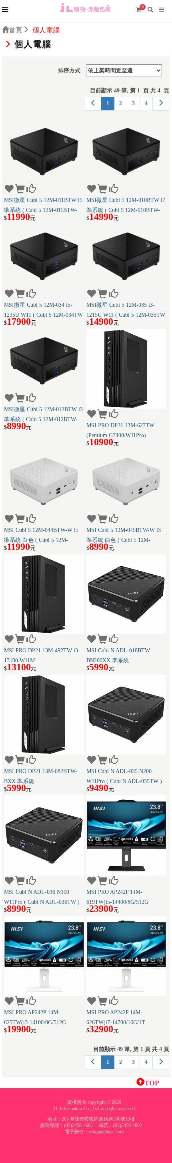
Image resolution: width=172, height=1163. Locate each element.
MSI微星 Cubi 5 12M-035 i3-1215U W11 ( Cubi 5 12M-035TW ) (125, 310)
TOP (151, 1083)
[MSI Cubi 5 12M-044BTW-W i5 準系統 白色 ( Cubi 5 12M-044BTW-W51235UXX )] (44, 482)
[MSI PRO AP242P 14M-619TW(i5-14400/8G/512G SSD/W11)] (126, 835)
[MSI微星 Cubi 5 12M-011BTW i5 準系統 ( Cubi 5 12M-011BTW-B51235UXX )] (44, 152)
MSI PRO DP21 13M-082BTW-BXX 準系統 (40, 776)
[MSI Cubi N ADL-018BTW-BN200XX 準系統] (126, 594)
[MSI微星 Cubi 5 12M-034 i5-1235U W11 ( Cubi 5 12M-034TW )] (44, 256)
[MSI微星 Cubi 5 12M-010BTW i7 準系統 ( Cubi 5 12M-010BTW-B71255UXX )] (126, 152)
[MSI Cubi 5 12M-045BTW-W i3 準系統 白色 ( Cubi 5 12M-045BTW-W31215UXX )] (126, 482)
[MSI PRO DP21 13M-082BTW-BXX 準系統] (44, 715)
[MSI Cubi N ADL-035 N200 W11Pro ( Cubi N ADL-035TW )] (126, 715)
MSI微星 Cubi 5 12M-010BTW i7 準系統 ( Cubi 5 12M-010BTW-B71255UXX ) (125, 205)
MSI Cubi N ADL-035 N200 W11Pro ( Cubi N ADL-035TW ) (124, 776)
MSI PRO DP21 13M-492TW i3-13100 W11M (42, 655)
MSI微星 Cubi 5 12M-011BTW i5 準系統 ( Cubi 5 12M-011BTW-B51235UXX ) (43, 205)
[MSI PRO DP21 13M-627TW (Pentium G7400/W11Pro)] (126, 369)
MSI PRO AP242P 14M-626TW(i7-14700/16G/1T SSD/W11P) (115, 1017)
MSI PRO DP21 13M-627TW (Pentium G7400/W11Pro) (120, 430)
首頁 (15, 30)
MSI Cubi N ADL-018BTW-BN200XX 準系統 (119, 655)
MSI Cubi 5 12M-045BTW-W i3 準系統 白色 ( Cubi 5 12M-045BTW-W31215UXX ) (123, 535)
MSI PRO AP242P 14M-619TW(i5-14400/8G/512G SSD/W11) (117, 897)
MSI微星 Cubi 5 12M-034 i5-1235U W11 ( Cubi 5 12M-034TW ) (43, 310)
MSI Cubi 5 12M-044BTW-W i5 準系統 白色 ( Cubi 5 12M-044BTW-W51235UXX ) (41, 535)
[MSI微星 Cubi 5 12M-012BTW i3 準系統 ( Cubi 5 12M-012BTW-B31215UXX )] (44, 361)
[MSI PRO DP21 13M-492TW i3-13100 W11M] (44, 594)
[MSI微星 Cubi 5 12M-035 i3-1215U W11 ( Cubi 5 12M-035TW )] (126, 256)
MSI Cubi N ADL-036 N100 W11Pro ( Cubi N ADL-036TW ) (42, 897)
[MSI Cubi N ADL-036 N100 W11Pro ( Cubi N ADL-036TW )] (44, 835)
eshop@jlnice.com (106, 1132)
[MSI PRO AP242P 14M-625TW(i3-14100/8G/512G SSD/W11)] (44, 956)
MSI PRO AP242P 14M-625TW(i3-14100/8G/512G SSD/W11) (35, 1017)
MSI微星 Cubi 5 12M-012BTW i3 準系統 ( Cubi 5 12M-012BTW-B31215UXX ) (43, 414)
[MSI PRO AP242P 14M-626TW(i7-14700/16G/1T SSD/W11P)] (126, 956)
